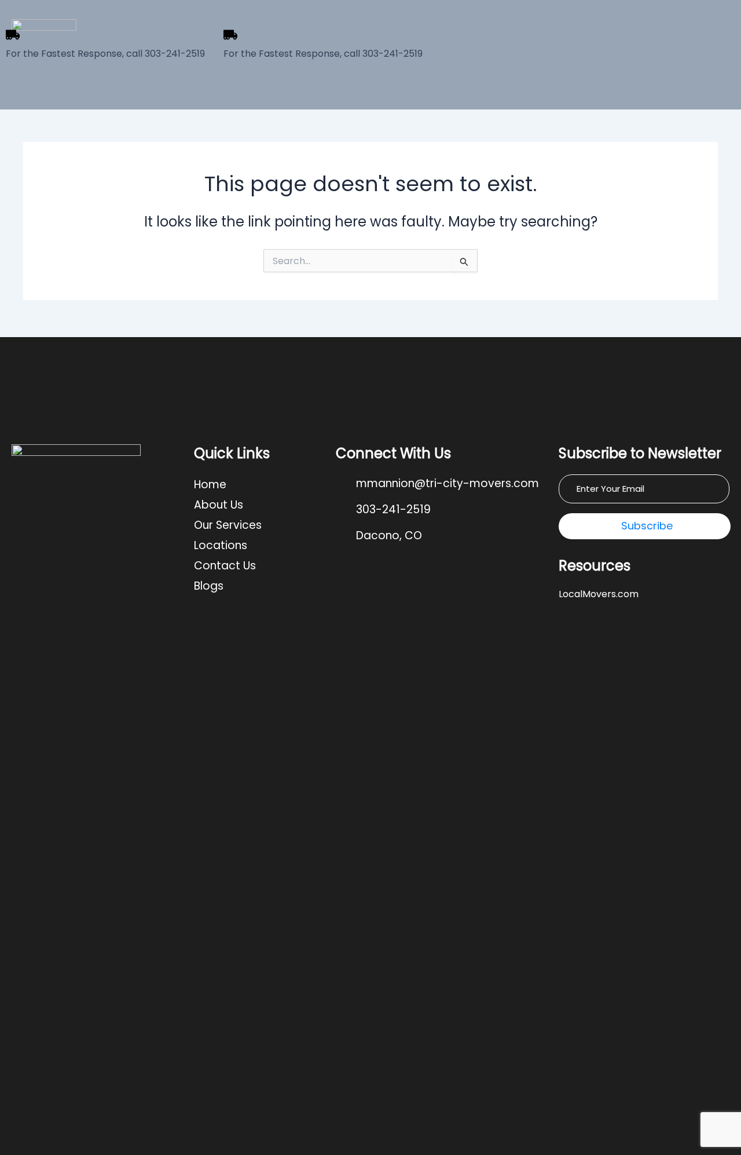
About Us (218, 505)
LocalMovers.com (599, 594)
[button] (259, 525)
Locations (220, 545)
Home (210, 484)
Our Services (228, 525)
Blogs (208, 586)
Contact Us (225, 565)
